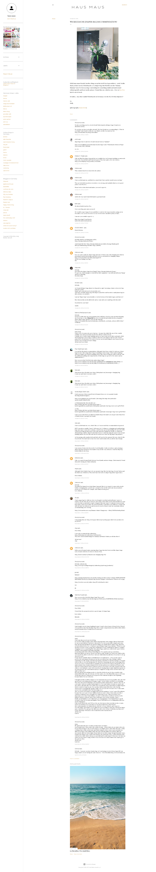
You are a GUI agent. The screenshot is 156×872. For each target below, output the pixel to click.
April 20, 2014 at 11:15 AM (80, 755)
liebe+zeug (6, 111)
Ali (75, 497)
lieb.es (5, 109)
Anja (76, 528)
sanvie (5, 212)
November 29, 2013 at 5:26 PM (82, 744)
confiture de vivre (8, 189)
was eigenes (6, 223)
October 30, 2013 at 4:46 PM (81, 134)
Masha (77, 468)
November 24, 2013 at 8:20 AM (82, 631)
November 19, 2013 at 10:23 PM (82, 619)
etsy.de (5, 144)
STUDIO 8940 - (79, 227)
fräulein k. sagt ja (8, 199)
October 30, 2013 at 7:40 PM (81, 232)
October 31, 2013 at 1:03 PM (81, 387)
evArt (76, 139)
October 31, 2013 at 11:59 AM (81, 365)
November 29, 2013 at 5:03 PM (82, 717)
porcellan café (7, 114)
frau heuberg (7, 197)
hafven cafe (6, 101)
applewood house (8, 184)
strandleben (6, 124)
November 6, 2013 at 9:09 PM (82, 523)
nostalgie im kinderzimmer (11, 163)
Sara (76, 370)
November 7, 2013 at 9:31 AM (81, 543)
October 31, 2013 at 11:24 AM (81, 324)
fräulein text (6, 202)
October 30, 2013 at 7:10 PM (81, 223)
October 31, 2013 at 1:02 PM (81, 376)
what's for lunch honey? (10, 225)
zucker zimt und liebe (9, 228)
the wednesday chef (9, 218)
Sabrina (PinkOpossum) (81, 312)
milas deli (5, 210)
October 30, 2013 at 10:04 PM (82, 308)
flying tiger (6, 147)
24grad (5, 96)
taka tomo (6, 165)
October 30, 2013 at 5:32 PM (81, 151)
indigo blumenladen (9, 103)
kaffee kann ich (7, 106)
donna (5, 98)
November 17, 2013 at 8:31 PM (82, 601)
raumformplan (7, 116)
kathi (76, 203)
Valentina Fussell (79, 595)
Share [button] (53, 18)
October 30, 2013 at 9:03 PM (81, 247)
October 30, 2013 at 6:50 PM (81, 199)
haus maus (12, 15)
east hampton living (9, 142)
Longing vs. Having (80, 851)
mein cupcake (7, 160)
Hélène (77, 168)
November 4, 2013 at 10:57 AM (82, 493)
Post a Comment (74, 758)
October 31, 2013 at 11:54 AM (81, 344)
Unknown (77, 252)
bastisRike (6, 186)
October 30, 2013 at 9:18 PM (81, 263)
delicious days (7, 192)
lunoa (4, 157)
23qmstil (5, 181)
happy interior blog (8, 205)
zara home (6, 170)
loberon (5, 155)
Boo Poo (122, 90)
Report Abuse (7, 74)
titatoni (5, 220)
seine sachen (7, 119)
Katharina (77, 458)
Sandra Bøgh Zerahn (80, 391)
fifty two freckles (8, 194)
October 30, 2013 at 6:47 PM (81, 173)
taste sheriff (6, 215)
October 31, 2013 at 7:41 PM (81, 418)
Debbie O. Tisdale (80, 156)
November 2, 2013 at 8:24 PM (82, 453)
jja (75, 572)
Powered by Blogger (91, 864)
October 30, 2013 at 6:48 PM (81, 189)
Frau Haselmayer (79, 349)
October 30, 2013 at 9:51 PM (81, 278)
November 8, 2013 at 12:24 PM (82, 557)
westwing (6, 168)
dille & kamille (7, 139)
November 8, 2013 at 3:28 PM (82, 567)
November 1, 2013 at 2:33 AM (81, 441)
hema (5, 152)
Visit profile (11, 19)
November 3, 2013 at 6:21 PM (81, 464)
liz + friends (6, 207)
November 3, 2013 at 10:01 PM (82, 478)
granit (4, 150)
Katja (76, 267)
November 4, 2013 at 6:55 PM (81, 512)
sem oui (5, 122)
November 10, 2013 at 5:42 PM (82, 590)
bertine (5, 137)
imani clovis (82, 108)
